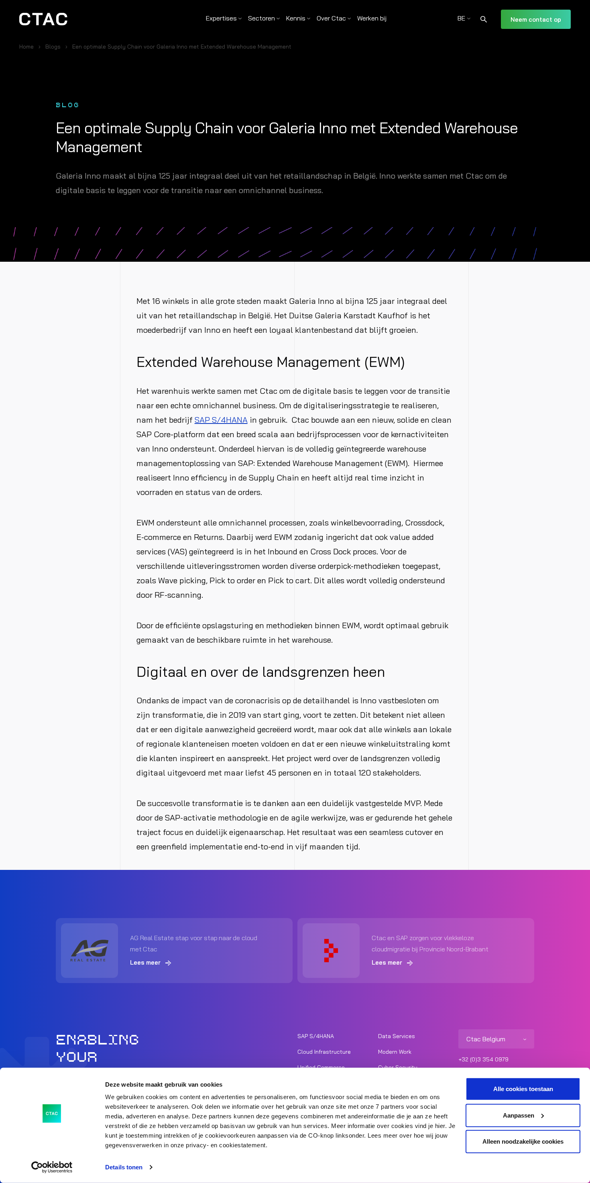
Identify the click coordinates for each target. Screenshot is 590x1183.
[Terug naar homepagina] (43, 19)
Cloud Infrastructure (324, 1051)
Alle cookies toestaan (523, 1088)
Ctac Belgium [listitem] (485, 1039)
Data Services (396, 1036)
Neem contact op (536, 19)
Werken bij (372, 18)
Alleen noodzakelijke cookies (523, 1141)
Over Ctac (331, 18)
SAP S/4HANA (221, 420)
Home (26, 46)
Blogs (53, 46)
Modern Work (394, 1051)
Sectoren (261, 18)
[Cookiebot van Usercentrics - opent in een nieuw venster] (52, 1167)
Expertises (221, 18)
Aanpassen (518, 1115)
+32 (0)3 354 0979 (483, 1059)
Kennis (295, 18)
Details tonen (123, 1167)
